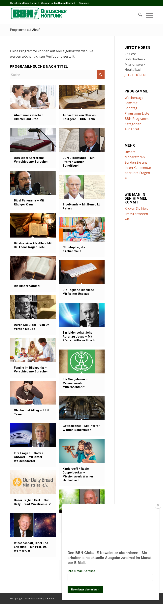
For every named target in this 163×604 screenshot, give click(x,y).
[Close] (158, 505)
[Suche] (138, 15)
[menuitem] (24, 3)
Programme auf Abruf (25, 30)
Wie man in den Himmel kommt (58, 2)
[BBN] (40, 15)
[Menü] (147, 15)
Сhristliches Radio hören (23, 2)
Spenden (84, 2)
